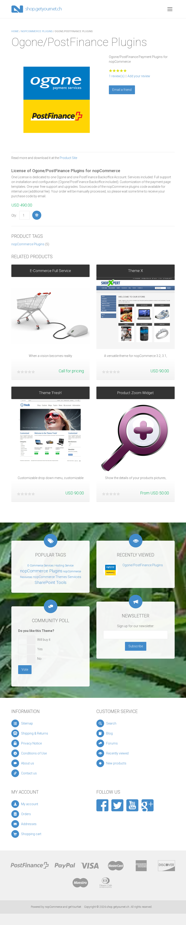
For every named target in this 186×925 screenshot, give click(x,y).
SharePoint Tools (50, 582)
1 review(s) (117, 76)
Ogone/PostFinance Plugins (142, 565)
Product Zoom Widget (135, 392)
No (39, 658)
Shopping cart (31, 834)
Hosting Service (63, 565)
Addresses (29, 824)
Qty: (14, 215)
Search (111, 723)
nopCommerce (53, 906)
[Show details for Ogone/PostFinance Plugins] (110, 570)
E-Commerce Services (40, 565)
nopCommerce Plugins (27, 244)
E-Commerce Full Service (50, 270)
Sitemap (27, 723)
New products (116, 763)
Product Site (68, 158)
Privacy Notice (31, 743)
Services (74, 577)
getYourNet (74, 906)
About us (27, 763)
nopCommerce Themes (50, 577)
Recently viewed (117, 753)
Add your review (138, 76)
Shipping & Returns (34, 733)
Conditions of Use (34, 753)
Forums (112, 743)
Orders (26, 814)
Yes (40, 649)
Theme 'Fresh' (50, 392)
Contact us (29, 773)
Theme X (135, 270)
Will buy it (43, 639)
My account (29, 804)
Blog (109, 733)
